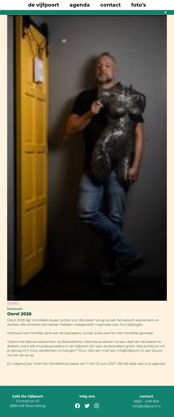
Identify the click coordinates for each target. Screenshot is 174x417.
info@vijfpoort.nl (146, 406)
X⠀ (166, 12)
